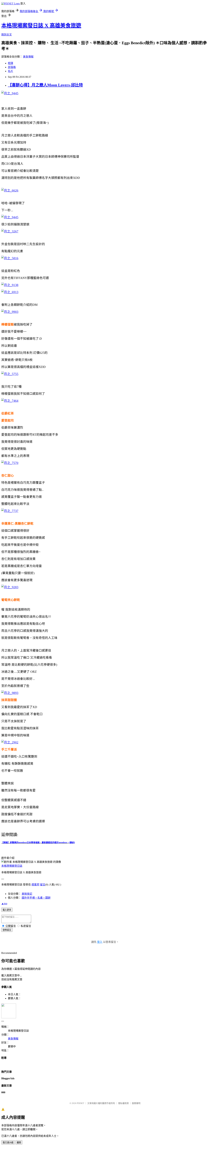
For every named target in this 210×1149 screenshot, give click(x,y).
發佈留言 (7, 930)
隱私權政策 (123, 1103)
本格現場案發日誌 (11, 865)
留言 (42, 884)
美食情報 (28, 56)
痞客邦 (35, 884)
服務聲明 (136, 1103)
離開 (19, 1142)
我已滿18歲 (8, 1142)
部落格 (12, 67)
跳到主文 (6, 34)
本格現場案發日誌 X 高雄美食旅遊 (41, 25)
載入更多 (7, 910)
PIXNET (80, 1103)
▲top (4, 903)
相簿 (10, 63)
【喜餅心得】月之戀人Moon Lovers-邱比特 (45, 85)
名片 (10, 71)
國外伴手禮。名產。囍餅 (36, 897)
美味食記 (27, 893)
